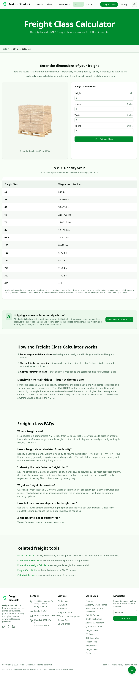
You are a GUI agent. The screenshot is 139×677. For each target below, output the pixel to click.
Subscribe (125, 618)
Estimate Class (106, 139)
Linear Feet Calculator (28, 560)
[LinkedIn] (13, 626)
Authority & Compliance (96, 604)
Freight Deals (92, 649)
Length (78, 104)
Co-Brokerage (64, 623)
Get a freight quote (27, 575)
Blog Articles (91, 645)
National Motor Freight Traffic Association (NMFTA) (102, 290)
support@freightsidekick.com (47, 615)
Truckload (62, 608)
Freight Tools (91, 641)
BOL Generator (92, 638)
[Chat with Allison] (132, 670)
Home (40, 4)
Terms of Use (131, 664)
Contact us (90, 653)
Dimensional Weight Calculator (33, 565)
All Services (63, 601)
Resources (63, 4)
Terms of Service (62, 669)
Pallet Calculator (25, 555)
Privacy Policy (117, 664)
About (49, 4)
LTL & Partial (63, 604)
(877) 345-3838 (41, 610)
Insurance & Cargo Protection (94, 610)
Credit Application (94, 619)
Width (77, 115)
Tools (77, 4)
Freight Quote (109, 4)
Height (78, 126)
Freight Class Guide (27, 570)
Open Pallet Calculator (117, 319)
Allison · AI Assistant (95, 622)
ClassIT (109, 292)
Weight (78, 93)
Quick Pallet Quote (94, 626)
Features (89, 601)
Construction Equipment (69, 616)
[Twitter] (3, 626)
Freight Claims (92, 615)
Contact (89, 4)
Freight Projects (65, 612)
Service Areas (64, 620)
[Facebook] (8, 626)
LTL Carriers (91, 634)
